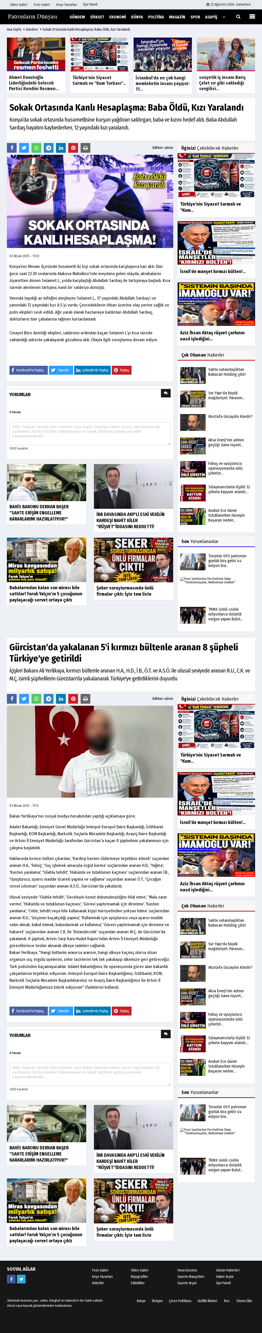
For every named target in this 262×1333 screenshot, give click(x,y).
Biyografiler (139, 1277)
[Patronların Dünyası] (32, 17)
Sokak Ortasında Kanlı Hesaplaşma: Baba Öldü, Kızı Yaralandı (86, 29)
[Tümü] (224, 16)
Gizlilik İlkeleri (207, 1301)
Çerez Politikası (180, 1301)
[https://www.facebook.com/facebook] (11, 1279)
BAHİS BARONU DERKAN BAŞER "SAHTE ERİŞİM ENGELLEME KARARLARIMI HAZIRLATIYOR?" (39, 513)
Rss (227, 1301)
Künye (141, 1301)
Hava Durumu (187, 1270)
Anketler (98, 1283)
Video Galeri (139, 1270)
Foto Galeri (100, 1270)
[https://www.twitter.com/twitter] (21, 1279)
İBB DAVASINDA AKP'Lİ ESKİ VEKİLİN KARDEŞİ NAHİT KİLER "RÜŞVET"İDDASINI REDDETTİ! (130, 520)
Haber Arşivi (224, 1277)
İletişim (157, 1301)
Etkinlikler (138, 1283)
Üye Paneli (90, 4)
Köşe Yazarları (102, 1277)
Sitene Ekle (244, 1301)
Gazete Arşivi (187, 1283)
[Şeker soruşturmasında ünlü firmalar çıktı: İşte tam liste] (133, 560)
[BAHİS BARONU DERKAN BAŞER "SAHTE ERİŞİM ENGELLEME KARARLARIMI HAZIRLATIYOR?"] (46, 482)
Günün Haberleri (227, 1270)
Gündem (32, 29)
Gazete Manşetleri (191, 1277)
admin (168, 148)
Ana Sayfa (14, 29)
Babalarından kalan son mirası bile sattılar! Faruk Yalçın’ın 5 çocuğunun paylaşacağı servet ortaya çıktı (45, 594)
